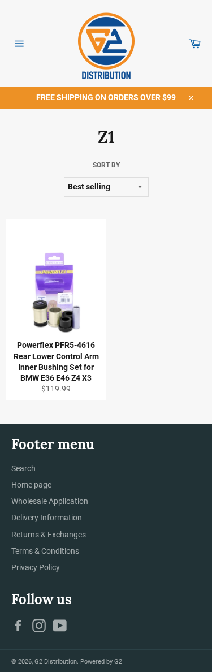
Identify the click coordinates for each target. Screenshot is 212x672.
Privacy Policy (35, 567)
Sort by (106, 165)
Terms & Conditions (45, 550)
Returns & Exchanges (48, 534)
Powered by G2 (101, 661)
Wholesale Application (49, 501)
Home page (31, 484)
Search (23, 468)
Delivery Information (46, 517)
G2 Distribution (55, 661)
